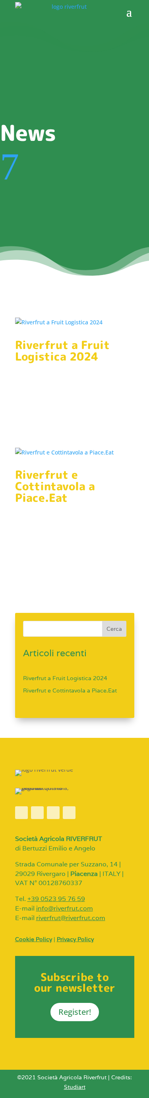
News (63, 366)
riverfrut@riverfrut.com (70, 918)
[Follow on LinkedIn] (69, 812)
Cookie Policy (33, 939)
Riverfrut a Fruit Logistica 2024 (62, 350)
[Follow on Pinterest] (53, 812)
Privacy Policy (75, 939)
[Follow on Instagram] (37, 812)
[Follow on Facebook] (21, 812)
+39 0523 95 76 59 (56, 899)
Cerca (114, 628)
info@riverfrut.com (64, 908)
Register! (74, 1011)
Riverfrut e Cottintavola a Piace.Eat (55, 486)
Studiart (74, 1086)
